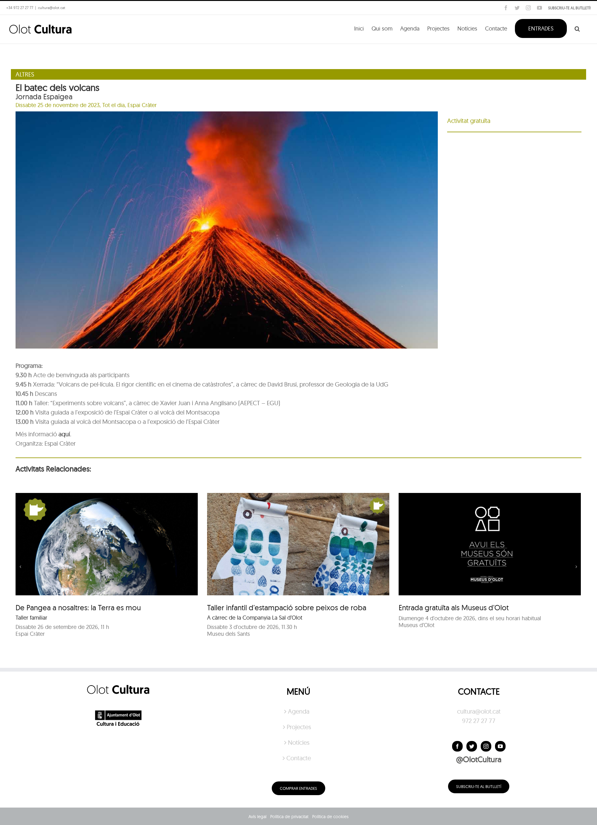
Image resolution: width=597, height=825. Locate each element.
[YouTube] (500, 746)
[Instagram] (486, 746)
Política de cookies (330, 816)
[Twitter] (471, 746)
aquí (64, 434)
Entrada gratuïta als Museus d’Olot (454, 607)
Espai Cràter (142, 105)
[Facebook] (457, 746)
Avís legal (257, 816)
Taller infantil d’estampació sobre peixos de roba (286, 607)
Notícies (298, 742)
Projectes (299, 727)
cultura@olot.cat (479, 711)
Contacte (298, 758)
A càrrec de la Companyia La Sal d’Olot (254, 617)
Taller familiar (31, 617)
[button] (577, 28)
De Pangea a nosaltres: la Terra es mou (78, 607)
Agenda (298, 711)
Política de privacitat (289, 816)
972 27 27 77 (478, 720)
